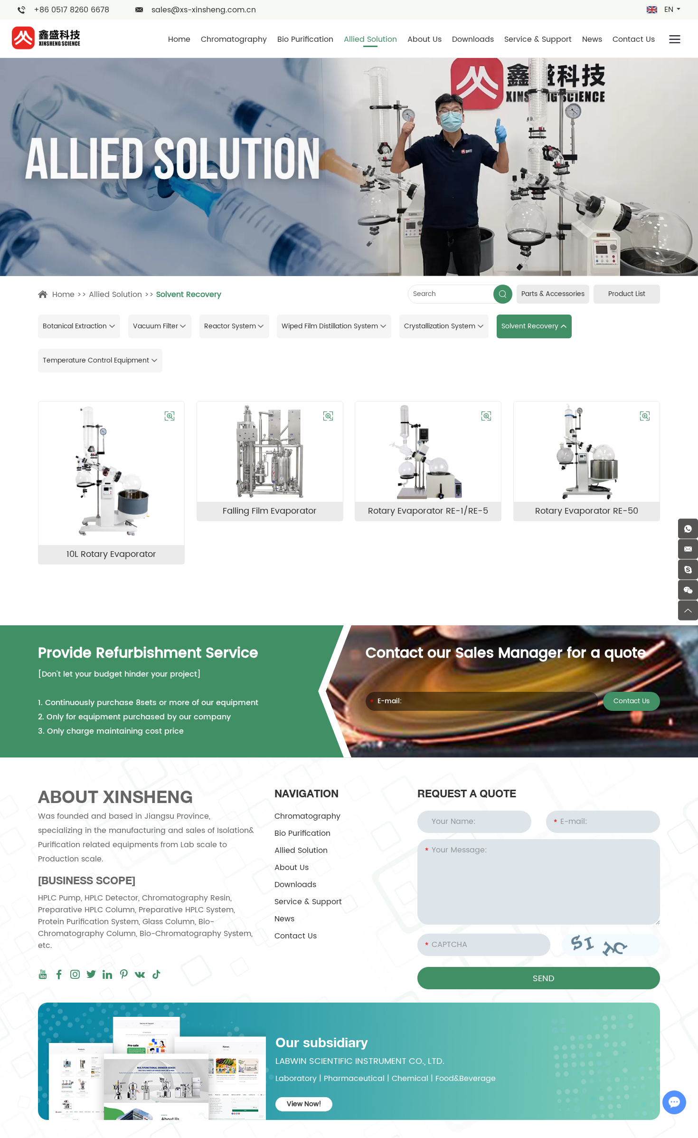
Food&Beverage (465, 1078)
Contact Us (634, 39)
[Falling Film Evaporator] (270, 452)
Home (179, 39)
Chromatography (234, 39)
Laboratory (296, 1078)
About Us (424, 39)
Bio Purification (305, 39)
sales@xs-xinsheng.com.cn (203, 10)
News (592, 39)
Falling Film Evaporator (270, 511)
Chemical (410, 1078)
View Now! (304, 1104)
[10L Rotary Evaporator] (111, 473)
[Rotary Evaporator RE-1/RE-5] (428, 452)
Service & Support (538, 39)
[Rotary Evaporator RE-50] (587, 452)
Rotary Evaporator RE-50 (586, 511)
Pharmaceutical (354, 1078)
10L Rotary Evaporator (111, 554)
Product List (626, 293)
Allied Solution (370, 39)
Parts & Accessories (553, 293)
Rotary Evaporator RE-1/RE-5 (428, 511)
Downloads (473, 39)
